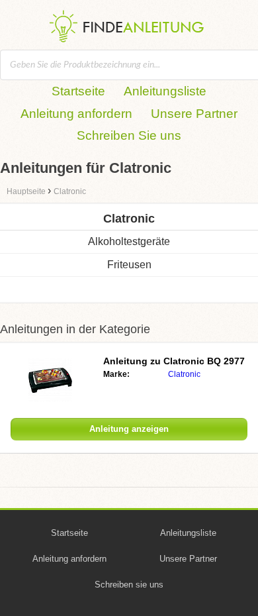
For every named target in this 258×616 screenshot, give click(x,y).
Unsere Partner (194, 114)
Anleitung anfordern (76, 114)
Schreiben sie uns (129, 585)
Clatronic (184, 374)
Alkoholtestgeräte (129, 241)
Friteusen (129, 264)
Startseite (78, 91)
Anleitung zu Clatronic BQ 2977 (174, 361)
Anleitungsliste (165, 91)
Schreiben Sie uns (129, 135)
